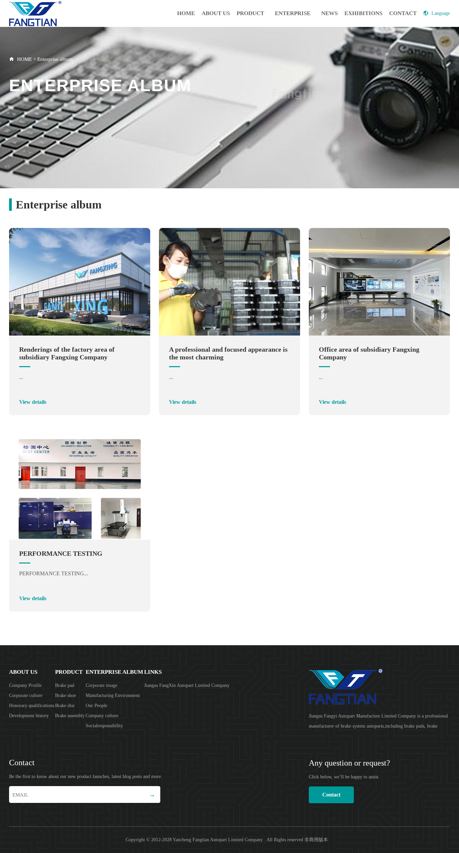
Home (186, 13)
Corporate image (101, 685)
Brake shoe (65, 695)
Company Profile (25, 685)
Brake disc (65, 705)
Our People (96, 705)
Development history (29, 715)
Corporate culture (25, 695)
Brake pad (64, 685)
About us (216, 13)
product (250, 13)
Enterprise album (292, 18)
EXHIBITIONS (363, 13)
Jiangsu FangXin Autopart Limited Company (187, 685)
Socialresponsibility (104, 725)
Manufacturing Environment (113, 695)
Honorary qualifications (31, 705)
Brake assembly (70, 715)
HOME (24, 59)
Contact (403, 13)
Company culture (102, 715)
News (329, 13)
